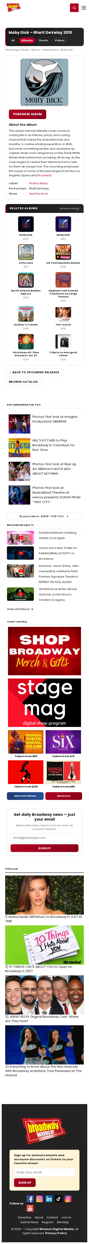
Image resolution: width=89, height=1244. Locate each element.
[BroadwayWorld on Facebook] (30, 1199)
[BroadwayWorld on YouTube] (30, 1208)
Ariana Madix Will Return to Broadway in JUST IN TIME (43, 919)
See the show (38, 194)
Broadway (44, 175)
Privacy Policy (56, 1233)
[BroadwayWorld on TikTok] (58, 1199)
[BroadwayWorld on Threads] (68, 1199)
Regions (47, 1222)
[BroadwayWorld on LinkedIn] (49, 1199)
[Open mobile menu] (83, 7)
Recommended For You (24, 404)
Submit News (29, 1222)
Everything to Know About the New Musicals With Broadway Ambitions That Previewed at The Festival (43, 1070)
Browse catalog (23, 382)
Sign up (44, 848)
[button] (74, 7)
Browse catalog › (70, 208)
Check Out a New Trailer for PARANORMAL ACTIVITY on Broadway (58, 553)
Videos (60, 40)
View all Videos (18, 609)
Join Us (66, 1217)
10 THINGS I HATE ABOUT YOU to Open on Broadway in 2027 (38, 969)
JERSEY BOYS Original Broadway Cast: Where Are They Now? (42, 1019)
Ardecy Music (50, 49)
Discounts (63, 796)
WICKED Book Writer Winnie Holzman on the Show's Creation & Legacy (58, 594)
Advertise (24, 1217)
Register (51, 7)
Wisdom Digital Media (56, 1229)
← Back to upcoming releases (34, 372)
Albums (27, 40)
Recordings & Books (17, 49)
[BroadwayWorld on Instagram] (39, 1199)
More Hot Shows (25, 796)
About (39, 1217)
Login (63, 7)
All (13, 40)
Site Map (63, 1222)
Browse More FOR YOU (41, 516)
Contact (52, 1217)
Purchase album (27, 114)
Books (43, 40)
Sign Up (24, 1182)
